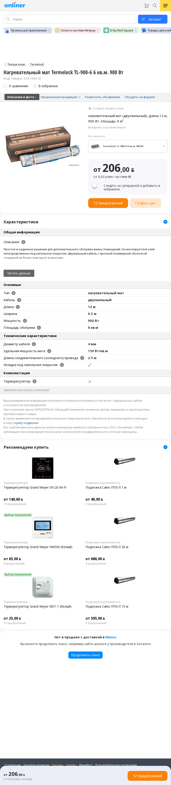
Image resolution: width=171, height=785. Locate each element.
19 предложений (15, 504)
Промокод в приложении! (29, 30)
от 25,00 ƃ (12, 618)
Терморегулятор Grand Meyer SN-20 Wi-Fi (35, 487)
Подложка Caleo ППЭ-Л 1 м (106, 487)
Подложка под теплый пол (103, 483)
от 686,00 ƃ (95, 558)
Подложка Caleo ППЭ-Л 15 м (107, 606)
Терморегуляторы (16, 483)
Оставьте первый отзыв (108, 108)
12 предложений (15, 623)
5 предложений (96, 504)
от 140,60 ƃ (13, 499)
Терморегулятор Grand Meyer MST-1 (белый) (37, 606)
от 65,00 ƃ (12, 558)
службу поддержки (25, 423)
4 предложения (96, 563)
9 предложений (14, 563)
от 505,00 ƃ (95, 618)
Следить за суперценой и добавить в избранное (132, 187)
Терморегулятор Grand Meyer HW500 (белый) (38, 547)
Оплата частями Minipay (78, 30)
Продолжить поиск (85, 655)
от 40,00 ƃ (94, 499)
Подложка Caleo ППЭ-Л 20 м (107, 547)
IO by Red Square (121, 30)
